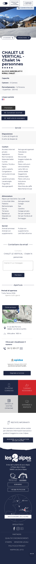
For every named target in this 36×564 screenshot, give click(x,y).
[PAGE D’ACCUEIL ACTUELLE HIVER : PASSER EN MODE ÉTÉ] (5, 3)
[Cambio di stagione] (5, 3)
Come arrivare (10, 307)
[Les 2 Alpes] (18, 457)
